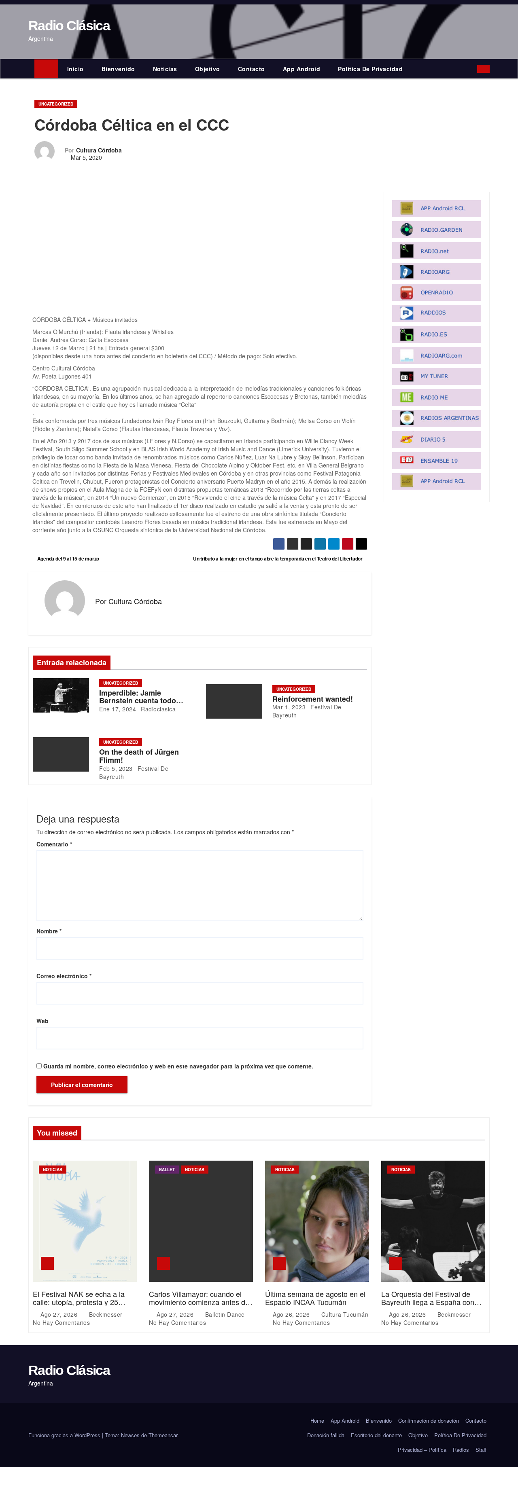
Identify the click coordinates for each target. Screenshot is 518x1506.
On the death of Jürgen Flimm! (139, 756)
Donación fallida (325, 1435)
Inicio (75, 69)
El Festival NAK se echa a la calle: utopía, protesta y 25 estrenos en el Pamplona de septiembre (79, 1305)
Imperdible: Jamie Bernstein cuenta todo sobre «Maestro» (137, 700)
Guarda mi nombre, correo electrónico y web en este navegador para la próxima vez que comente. (178, 1066)
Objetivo (207, 69)
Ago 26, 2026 (292, 1314)
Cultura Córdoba (99, 150)
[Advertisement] (199, 255)
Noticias (165, 69)
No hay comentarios (61, 1322)
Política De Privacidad (370, 69)
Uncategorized (55, 104)
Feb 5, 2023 (116, 768)
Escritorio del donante (376, 1435)
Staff (481, 1449)
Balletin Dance (224, 1314)
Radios (461, 1449)
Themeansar (163, 1435)
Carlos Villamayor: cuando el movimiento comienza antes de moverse (199, 1301)
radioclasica (157, 709)
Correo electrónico (63, 976)
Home (317, 1420)
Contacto (251, 69)
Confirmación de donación (428, 1420)
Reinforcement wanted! (312, 699)
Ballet (167, 1169)
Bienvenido (118, 69)
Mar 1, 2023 (289, 707)
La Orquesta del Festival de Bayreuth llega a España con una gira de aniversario (427, 1301)
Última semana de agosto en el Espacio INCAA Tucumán (315, 1297)
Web (42, 1021)
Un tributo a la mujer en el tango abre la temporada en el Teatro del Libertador (278, 558)
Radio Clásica (69, 25)
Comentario (54, 844)
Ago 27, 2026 (59, 1314)
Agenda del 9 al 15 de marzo (67, 558)
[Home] (46, 68)
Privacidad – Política (422, 1449)
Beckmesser (105, 1314)
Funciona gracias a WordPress (65, 1435)
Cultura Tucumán (343, 1314)
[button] (473, 69)
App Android (302, 69)
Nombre (49, 931)
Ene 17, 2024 (117, 709)
